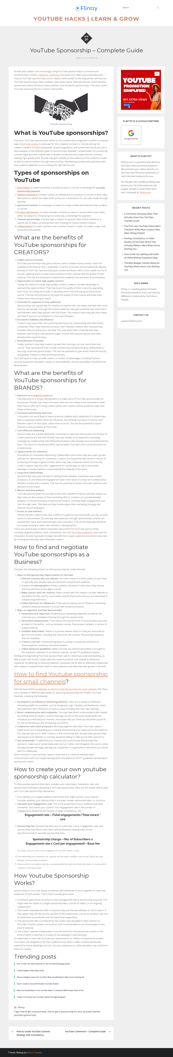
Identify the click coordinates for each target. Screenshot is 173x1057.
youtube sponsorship (25, 1015)
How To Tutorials (86, 58)
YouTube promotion (82, 532)
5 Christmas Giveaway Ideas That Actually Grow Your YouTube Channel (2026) (141, 217)
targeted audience (42, 395)
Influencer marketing (49, 74)
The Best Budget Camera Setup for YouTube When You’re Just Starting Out (142, 266)
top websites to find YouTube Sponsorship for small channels (65, 689)
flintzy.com (145, 192)
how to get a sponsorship (33, 1011)
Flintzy (21, 1007)
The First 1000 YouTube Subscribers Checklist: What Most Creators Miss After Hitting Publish (142, 229)
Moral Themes (34, 1052)
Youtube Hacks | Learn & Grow (86, 18)
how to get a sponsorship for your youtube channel (73, 1011)
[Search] (158, 7)
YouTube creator (29, 144)
